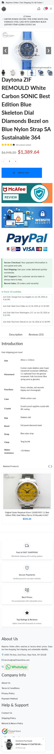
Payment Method (10, 699)
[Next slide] (51, 466)
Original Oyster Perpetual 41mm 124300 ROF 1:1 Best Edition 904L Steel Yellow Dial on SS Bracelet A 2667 (27, 514)
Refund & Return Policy (12, 723)
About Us (6, 683)
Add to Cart (23, 173)
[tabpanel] (27, 499)
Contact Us (7, 713)
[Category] (51, 9)
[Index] (38, 9)
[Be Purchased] (9, 744)
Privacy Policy (8, 693)
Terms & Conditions (11, 688)
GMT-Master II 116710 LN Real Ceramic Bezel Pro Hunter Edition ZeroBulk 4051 (29, 744)
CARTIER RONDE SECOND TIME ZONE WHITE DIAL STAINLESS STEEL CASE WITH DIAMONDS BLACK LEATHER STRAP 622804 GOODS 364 (26, 22)
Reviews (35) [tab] (36, 334)
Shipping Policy (9, 718)
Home (28, 16)
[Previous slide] (49, 466)
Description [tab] (15, 334)
